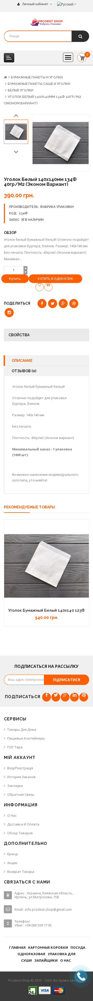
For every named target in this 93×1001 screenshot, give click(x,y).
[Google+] (65, 697)
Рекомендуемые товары (29, 507)
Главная (17, 947)
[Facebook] (46, 697)
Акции (12, 862)
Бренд (12, 854)
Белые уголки (20, 90)
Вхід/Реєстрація (20, 768)
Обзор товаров (20, 833)
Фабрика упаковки (57, 207)
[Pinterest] (83, 697)
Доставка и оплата (23, 824)
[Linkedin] (74, 697)
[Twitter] (55, 697)
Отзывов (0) (24, 371)
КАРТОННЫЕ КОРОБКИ (48, 947)
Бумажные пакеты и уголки (37, 77)
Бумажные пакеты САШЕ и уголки (39, 84)
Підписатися (66, 679)
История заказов (21, 777)
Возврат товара (20, 871)
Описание (22, 361)
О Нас (12, 815)
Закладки (15, 785)
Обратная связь (20, 794)
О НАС (65, 960)
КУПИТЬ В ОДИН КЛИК (55, 278)
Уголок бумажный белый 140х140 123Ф (46, 610)
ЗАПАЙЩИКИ (46, 960)
